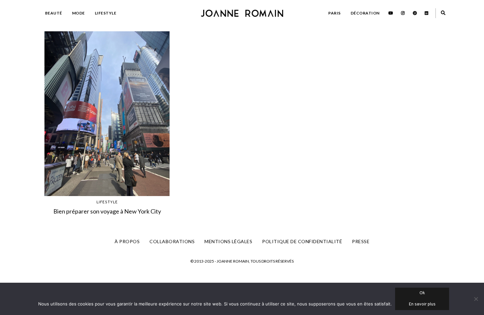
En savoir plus (422, 304)
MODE (78, 13)
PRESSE (360, 241)
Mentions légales (228, 241)
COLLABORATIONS (172, 241)
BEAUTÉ (53, 13)
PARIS (334, 13)
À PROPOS (127, 241)
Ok (422, 293)
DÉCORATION (365, 13)
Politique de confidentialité (302, 241)
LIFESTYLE (106, 13)
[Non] (475, 299)
